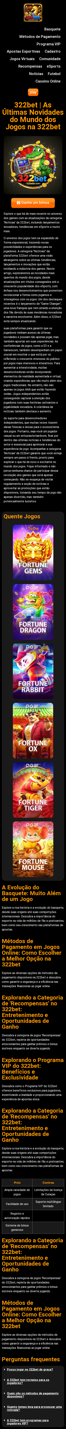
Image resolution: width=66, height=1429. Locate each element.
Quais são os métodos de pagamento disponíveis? (33, 1395)
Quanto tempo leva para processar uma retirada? (34, 1408)
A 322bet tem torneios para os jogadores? (28, 1381)
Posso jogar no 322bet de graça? (30, 1369)
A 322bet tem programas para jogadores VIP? (28, 1422)
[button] (33, 1369)
